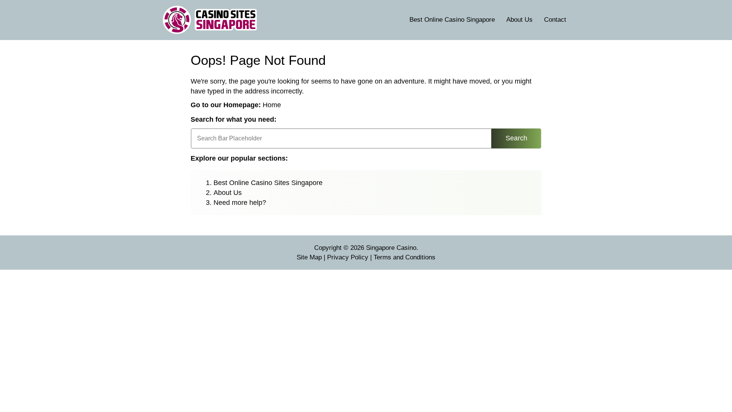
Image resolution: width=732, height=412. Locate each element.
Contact (555, 19)
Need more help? (240, 202)
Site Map (309, 257)
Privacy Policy (347, 257)
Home (272, 105)
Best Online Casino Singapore (452, 19)
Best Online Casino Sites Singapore (268, 183)
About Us (519, 19)
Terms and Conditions (404, 257)
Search (516, 138)
